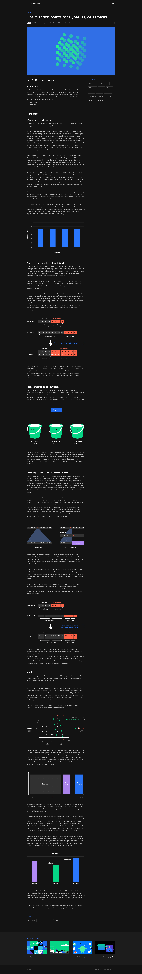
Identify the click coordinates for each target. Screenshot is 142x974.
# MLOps (109, 87)
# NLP (56, 920)
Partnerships (98, 969)
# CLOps (101, 87)
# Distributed (92, 96)
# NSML (110, 96)
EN (113, 3)
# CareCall (107, 92)
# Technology (47, 920)
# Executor (102, 96)
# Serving (99, 92)
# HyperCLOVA (31, 920)
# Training (100, 100)
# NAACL (91, 92)
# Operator (92, 100)
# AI (40, 920)
